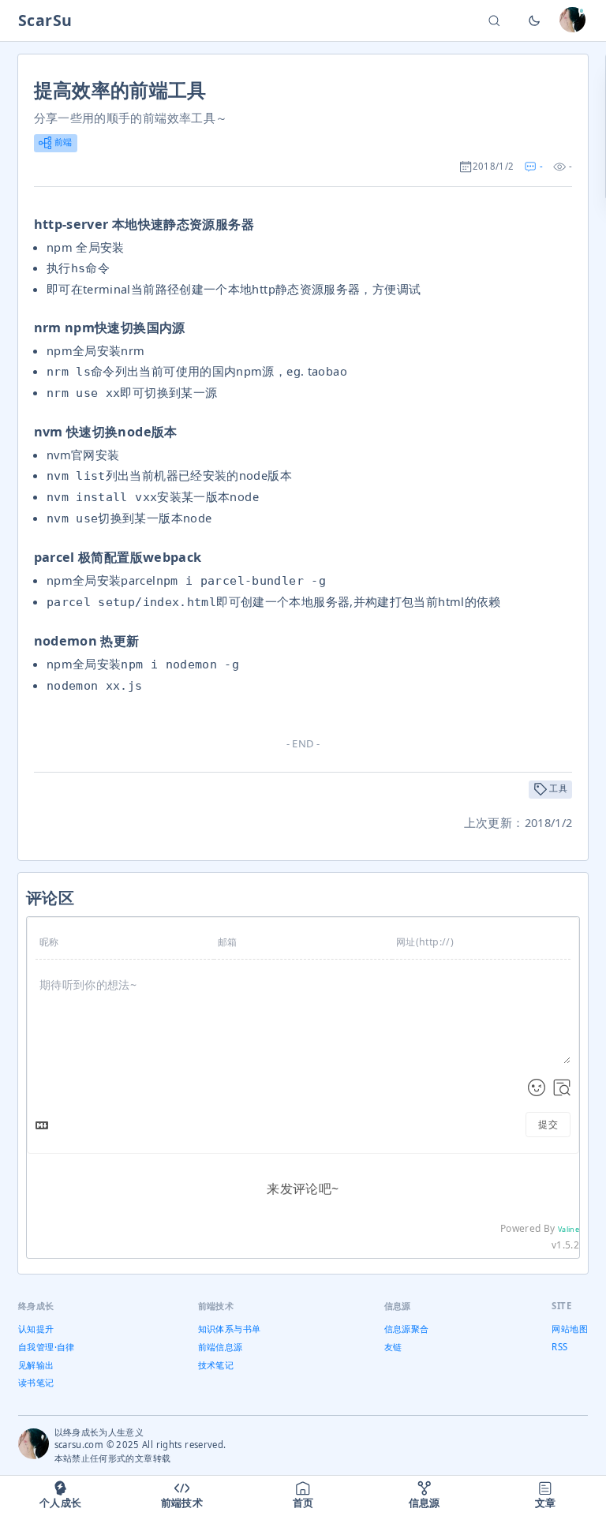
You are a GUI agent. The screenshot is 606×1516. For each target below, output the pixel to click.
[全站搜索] (494, 21)
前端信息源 (220, 1347)
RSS (559, 1347)
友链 (393, 1347)
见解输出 (36, 1365)
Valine (568, 1229)
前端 (61, 142)
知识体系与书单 (229, 1328)
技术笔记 (216, 1365)
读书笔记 (36, 1382)
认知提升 (36, 1328)
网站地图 (569, 1328)
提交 (548, 1124)
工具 (557, 788)
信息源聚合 (406, 1328)
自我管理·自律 (46, 1347)
